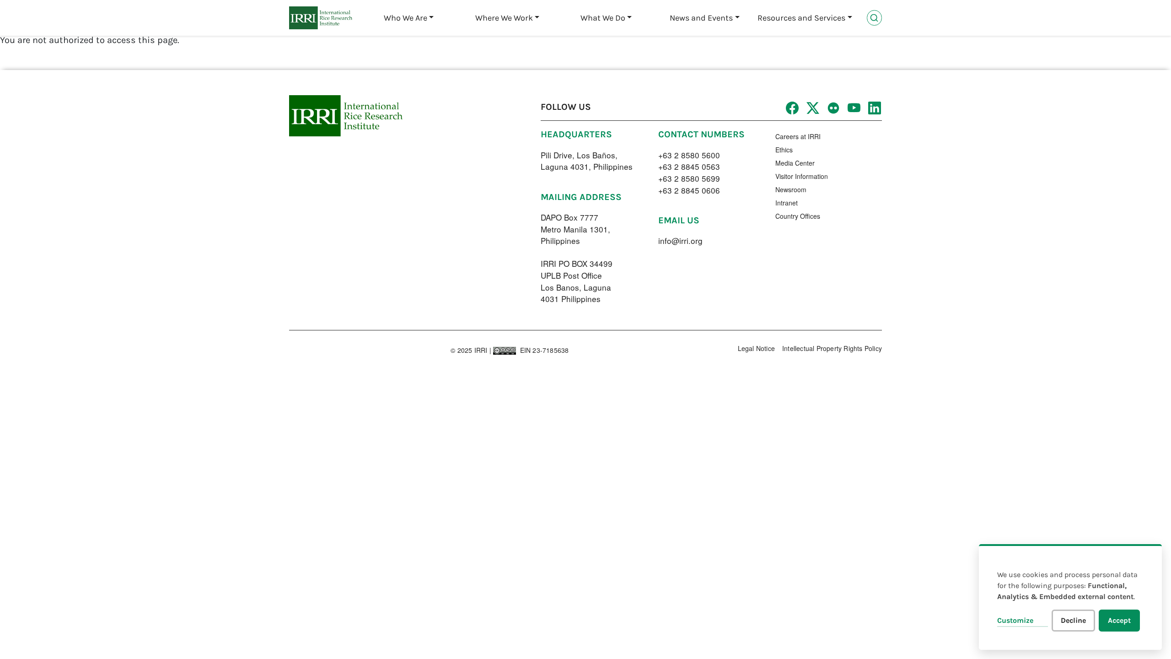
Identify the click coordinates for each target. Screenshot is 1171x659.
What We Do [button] (602, 18)
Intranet (786, 202)
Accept (1119, 620)
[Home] (320, 18)
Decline (1073, 620)
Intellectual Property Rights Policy (832, 348)
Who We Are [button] (405, 18)
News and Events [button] (701, 18)
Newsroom (790, 189)
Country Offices (797, 216)
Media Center (795, 162)
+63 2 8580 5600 (689, 155)
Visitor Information (801, 176)
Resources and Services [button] (801, 18)
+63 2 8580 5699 (689, 178)
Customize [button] (1015, 620)
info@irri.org (680, 240)
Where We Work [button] (504, 18)
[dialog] (1070, 597)
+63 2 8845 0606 (689, 190)
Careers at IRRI (798, 136)
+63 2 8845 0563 (689, 166)
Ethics (784, 149)
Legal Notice (756, 348)
